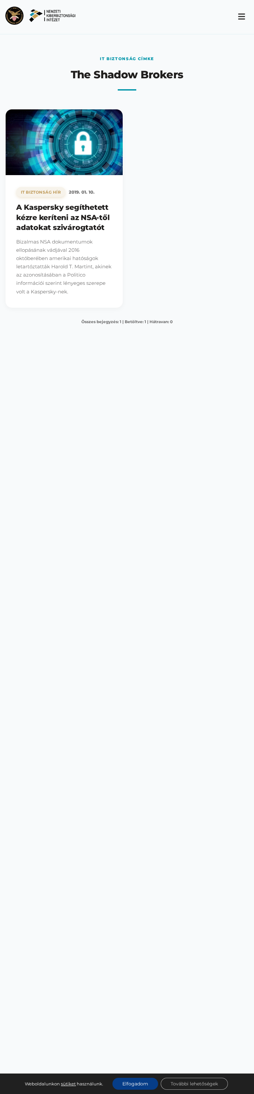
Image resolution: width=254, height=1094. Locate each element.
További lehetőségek (194, 1084)
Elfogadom (135, 1084)
